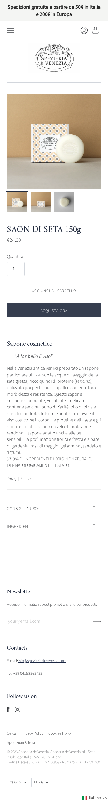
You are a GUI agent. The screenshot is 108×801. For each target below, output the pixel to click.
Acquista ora (54, 310)
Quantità (15, 256)
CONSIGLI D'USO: (23, 508)
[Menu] (11, 30)
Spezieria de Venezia (33, 751)
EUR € (38, 782)
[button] (94, 798)
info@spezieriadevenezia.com (42, 661)
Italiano (15, 782)
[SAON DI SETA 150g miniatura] (17, 202)
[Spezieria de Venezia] (54, 58)
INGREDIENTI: (20, 526)
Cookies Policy (60, 733)
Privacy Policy (32, 733)
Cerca (11, 733)
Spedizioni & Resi (21, 743)
